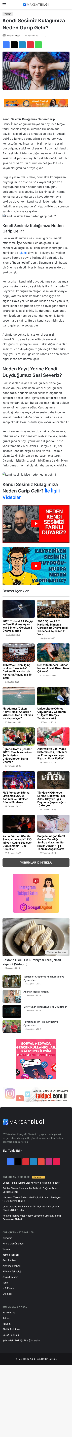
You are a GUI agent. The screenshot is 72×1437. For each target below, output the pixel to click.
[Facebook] (6, 44)
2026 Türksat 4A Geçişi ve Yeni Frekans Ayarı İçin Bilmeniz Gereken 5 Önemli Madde (18, 625)
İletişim (6, 1318)
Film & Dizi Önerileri (13, 1243)
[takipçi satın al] (36, 103)
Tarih (5, 1282)
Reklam (7, 1323)
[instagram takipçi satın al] (36, 1094)
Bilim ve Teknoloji (12, 1271)
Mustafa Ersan (13, 35)
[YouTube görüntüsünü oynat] (36, 524)
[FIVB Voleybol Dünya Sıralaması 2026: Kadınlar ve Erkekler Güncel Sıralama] (19, 780)
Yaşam (7, 14)
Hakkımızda (9, 1312)
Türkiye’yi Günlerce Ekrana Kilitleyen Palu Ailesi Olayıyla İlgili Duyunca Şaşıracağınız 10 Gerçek (52, 799)
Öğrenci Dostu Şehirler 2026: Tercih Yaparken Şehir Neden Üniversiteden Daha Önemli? (17, 755)
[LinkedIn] (22, 44)
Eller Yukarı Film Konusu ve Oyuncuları (45, 1006)
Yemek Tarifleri (11, 1254)
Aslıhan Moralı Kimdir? (36, 991)
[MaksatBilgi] (36, 4)
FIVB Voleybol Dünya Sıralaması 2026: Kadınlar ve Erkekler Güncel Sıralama (16, 797)
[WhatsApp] (38, 44)
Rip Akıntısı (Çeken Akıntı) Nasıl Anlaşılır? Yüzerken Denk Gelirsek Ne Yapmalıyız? (18, 713)
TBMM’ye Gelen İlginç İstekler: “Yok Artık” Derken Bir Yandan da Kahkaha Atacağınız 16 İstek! (17, 671)
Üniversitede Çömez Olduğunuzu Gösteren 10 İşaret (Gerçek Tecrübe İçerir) (51, 713)
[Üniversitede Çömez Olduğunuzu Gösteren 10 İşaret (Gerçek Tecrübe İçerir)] (53, 696)
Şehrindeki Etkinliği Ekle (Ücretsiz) (21, 1340)
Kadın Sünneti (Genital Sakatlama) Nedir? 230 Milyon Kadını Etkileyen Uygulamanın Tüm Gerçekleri (17, 842)
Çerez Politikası (11, 1334)
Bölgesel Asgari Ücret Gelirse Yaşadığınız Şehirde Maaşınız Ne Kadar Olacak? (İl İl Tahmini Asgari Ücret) (51, 842)
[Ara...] (67, 6)
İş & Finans (8, 1288)
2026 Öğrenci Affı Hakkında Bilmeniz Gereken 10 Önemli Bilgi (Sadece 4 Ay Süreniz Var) (52, 628)
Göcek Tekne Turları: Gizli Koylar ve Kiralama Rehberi (31, 1182)
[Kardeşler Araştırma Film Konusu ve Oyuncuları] (12, 981)
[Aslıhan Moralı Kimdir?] (12, 996)
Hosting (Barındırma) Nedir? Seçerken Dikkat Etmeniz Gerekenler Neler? (32, 1217)
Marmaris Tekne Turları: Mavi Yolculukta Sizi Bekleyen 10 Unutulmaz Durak (32, 1199)
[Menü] (4, 6)
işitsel (23, 252)
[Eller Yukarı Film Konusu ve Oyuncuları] (12, 1011)
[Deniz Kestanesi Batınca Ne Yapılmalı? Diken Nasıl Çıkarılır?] (53, 652)
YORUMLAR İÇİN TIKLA (36, 862)
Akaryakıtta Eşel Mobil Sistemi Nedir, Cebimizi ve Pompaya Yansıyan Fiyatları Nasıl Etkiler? (52, 753)
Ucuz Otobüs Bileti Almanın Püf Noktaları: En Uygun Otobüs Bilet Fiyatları (31, 1208)
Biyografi (7, 1237)
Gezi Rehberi (9, 1260)
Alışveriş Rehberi (11, 1265)
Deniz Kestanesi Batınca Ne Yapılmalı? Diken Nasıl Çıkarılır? (53, 668)
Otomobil (7, 1293)
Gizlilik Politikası (11, 1329)
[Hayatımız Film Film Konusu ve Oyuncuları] (12, 1026)
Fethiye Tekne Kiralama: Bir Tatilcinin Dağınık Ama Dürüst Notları (30, 1190)
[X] (14, 44)
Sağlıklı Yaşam (10, 1277)
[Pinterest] (30, 44)
